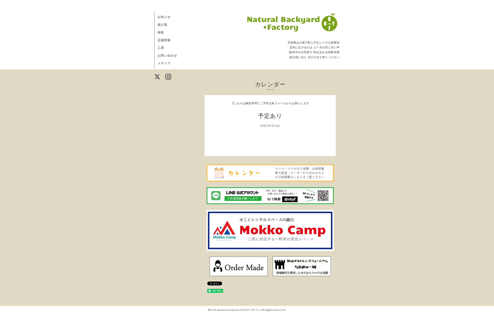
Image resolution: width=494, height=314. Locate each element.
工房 (160, 48)
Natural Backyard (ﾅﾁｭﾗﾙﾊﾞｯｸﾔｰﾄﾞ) (238, 309)
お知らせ (164, 17)
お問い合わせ (167, 55)
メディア (164, 63)
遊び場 (162, 24)
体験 (160, 32)
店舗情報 (164, 40)
